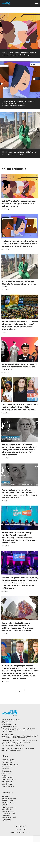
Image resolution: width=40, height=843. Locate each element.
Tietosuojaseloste (20, 826)
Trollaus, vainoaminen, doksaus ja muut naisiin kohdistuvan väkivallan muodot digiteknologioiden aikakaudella (18, 103)
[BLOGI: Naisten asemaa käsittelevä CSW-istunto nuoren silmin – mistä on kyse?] (20, 130)
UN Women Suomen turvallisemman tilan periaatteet (9, 813)
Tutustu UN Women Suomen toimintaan (8, 800)
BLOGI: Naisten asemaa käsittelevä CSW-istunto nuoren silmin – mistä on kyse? (18, 284)
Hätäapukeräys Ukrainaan (7, 768)
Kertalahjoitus (6, 762)
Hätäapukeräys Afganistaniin (7, 772)
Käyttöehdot (6, 820)
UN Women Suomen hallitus (8, 804)
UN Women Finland (8, 817)
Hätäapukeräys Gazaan (9, 764)
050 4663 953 (5, 722)
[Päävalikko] (36, 3)
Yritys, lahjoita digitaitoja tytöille (7, 785)
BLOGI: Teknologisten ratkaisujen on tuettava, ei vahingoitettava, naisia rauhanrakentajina (18, 203)
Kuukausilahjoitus (7, 760)
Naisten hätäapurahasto (7, 776)
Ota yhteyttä (5, 796)
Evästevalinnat (20, 829)
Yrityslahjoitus (6, 782)
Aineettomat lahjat (8, 779)
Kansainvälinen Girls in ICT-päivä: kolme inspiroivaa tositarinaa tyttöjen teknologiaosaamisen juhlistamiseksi (19, 407)
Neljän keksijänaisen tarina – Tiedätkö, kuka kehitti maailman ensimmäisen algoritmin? (19, 366)
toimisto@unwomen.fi (8, 724)
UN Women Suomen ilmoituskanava (8, 808)
